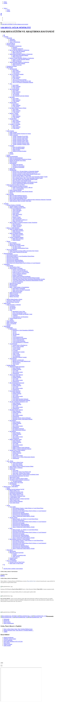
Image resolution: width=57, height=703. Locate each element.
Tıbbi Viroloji (15, 364)
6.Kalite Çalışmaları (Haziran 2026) (20, 143)
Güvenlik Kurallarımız (17, 281)
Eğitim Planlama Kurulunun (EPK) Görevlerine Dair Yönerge (24, 250)
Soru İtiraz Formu (16, 246)
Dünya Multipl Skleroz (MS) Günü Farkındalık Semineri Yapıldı (27, 178)
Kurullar (11, 153)
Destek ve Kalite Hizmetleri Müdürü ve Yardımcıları (22, 58)
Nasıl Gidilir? (15, 70)
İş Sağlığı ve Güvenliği (15, 124)
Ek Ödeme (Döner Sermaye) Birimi (18, 108)
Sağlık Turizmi (7, 303)
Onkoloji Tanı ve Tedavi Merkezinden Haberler (23, 457)
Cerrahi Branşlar (13, 343)
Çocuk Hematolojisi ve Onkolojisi (20, 342)
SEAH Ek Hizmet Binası (12, 257)
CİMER (5, 631)
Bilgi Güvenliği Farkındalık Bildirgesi (18, 197)
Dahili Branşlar (13, 329)
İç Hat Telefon (15, 73)
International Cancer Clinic (18, 311)
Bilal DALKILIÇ (16, 223)
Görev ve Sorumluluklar (18, 188)
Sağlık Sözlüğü (7, 645)
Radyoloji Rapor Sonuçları (13, 302)
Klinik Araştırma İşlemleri (16, 190)
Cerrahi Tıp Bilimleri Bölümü (16, 237)
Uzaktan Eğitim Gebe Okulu (16, 482)
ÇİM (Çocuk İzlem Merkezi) (16, 374)
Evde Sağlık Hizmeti (14, 502)
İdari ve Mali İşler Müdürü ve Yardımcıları (19, 50)
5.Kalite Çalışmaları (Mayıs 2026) (20, 141)
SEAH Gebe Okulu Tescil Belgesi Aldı (21, 471)
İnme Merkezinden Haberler (19, 430)
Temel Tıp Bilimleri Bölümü (16, 229)
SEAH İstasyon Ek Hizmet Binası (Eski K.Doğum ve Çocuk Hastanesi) (23, 263)
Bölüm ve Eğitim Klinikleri (13, 228)
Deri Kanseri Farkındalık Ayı (16, 493)
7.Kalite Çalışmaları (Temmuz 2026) (21, 144)
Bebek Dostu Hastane (17, 465)
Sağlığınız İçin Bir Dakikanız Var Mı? (15, 489)
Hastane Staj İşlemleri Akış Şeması (18, 160)
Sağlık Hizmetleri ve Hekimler (14, 304)
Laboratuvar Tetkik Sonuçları (13, 300)
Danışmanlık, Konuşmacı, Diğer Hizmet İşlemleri (21, 191)
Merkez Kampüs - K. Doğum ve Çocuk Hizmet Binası (25, 519)
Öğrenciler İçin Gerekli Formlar (17, 245)
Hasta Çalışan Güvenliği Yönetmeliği (21, 289)
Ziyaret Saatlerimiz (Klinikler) (19, 273)
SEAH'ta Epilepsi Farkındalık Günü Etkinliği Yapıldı (24, 182)
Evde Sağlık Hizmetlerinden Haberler (21, 400)
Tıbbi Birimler (7, 326)
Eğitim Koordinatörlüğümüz (16, 157)
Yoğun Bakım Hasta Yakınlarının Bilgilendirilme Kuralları (26, 277)
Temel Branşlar (13, 358)
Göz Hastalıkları (16, 356)
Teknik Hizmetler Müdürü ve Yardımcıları (19, 62)
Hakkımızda (6, 619)
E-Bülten (14, 554)
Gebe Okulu (12, 469)
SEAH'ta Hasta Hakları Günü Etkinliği (21, 175)
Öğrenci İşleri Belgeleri (15, 244)
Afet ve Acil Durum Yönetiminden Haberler (22, 82)
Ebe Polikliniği (13, 484)
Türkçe (5, 1)
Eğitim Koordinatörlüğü (12, 156)
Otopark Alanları (13, 517)
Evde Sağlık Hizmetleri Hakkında (20, 399)
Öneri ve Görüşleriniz (12, 560)
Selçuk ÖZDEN (16, 211)
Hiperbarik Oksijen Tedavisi (16, 409)
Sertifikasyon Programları (18, 166)
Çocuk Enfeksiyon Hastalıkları (19, 338)
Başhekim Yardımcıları (17, 48)
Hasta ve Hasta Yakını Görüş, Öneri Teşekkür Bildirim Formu (18, 629)
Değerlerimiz (13, 40)
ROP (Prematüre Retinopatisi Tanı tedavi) (19, 475)
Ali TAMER (15, 215)
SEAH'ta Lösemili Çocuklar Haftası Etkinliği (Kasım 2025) (26, 174)
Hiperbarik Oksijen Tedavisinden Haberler (22, 419)
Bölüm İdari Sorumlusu (17, 230)
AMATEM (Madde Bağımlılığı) (17, 366)
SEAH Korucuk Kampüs (12, 259)
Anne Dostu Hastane (17, 463)
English (5, 3)
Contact (11, 319)
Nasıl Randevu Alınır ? (15, 267)
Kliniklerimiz (10, 327)
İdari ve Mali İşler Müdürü (18, 51)
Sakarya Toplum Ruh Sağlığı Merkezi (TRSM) (23, 516)
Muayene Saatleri (14, 284)
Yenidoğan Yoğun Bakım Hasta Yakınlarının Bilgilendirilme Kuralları (28, 279)
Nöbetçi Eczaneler (14, 294)
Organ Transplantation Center (19, 312)
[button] (6, 8)
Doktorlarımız (15, 373)
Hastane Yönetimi (11, 44)
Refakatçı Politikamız (17, 275)
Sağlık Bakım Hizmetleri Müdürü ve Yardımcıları (21, 54)
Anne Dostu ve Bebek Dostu (16, 462)
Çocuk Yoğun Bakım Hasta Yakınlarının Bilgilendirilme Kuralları (27, 280)
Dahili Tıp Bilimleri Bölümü (16, 233)
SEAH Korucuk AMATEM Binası (15, 260)
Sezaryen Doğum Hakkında (16, 501)
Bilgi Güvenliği (10, 194)
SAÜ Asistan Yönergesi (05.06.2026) (18, 252)
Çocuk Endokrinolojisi (17, 337)
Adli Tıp (14, 333)
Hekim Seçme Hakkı (17, 291)
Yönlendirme (7, 264)
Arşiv (11, 83)
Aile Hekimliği (15, 334)
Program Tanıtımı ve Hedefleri (14, 205)
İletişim (11, 192)
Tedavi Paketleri (10, 320)
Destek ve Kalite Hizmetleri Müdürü (21, 59)
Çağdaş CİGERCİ (16, 226)
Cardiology (15, 315)
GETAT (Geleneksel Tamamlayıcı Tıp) (19, 401)
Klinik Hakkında (16, 368)
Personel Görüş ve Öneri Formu (17, 562)
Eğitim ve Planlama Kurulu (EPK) (18, 207)
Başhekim (14, 47)
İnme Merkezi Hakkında (18, 428)
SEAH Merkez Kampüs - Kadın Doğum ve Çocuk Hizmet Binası (27, 508)
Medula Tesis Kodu (14, 296)
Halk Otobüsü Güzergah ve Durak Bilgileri (20, 539)
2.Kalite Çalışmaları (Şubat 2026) (20, 137)
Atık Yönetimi (15, 94)
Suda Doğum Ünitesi (14, 477)
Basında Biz (6, 620)
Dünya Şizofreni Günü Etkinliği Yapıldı (21, 180)
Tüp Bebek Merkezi (17, 481)
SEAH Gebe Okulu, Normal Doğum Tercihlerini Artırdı (25, 474)
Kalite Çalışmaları (14, 135)
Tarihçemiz (12, 39)
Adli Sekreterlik (13, 69)
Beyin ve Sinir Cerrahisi (18, 346)
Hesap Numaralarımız (9, 623)
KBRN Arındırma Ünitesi (16, 439)
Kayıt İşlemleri (13, 242)
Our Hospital (13, 307)
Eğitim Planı (12, 168)
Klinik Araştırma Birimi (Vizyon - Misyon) (22, 187)
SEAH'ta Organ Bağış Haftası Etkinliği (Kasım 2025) (25, 172)
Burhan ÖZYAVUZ (17, 225)
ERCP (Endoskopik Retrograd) (17, 382)
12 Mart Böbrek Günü (15, 497)
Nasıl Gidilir (15, 370)
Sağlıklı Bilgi (13, 559)
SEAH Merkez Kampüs (12, 254)
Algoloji (14, 335)
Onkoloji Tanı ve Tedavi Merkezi (17, 450)
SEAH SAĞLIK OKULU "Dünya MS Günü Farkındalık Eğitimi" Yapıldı (29, 176)
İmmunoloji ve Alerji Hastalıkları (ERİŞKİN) (23, 330)
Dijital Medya (10, 550)
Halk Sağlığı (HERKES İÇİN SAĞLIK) (13, 641)
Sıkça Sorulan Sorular (17, 372)
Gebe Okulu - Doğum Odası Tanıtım (21, 473)
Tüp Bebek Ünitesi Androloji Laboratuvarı (19, 479)
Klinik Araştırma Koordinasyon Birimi (16, 184)
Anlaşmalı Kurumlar (14, 295)
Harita (11, 528)
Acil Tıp (14, 331)
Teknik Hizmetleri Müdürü (18, 63)
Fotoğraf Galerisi (13, 558)
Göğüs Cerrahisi (16, 354)
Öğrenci (8, 241)
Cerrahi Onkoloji (16, 347)
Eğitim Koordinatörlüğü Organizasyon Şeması (20, 159)
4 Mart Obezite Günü (15, 500)
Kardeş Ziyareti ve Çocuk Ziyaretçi (20, 272)
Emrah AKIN (15, 213)
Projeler (8, 155)
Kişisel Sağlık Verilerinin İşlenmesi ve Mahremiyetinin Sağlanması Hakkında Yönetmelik (30, 199)
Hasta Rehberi (10, 265)
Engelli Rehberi (13, 285)
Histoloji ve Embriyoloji (18, 360)
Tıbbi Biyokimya (16, 362)
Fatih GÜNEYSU (16, 209)
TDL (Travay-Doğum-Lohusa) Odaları (19, 478)
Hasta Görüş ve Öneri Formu (16, 563)
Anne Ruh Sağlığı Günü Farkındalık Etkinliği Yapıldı (24, 179)
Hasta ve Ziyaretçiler (11, 323)
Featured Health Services (15, 318)
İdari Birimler (10, 67)
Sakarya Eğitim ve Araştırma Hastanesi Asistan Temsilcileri (23, 222)
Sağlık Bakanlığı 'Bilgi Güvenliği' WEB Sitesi (20, 201)
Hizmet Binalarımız (8, 253)
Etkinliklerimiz (13, 170)
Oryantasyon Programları (18, 167)
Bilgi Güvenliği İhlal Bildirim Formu (18, 198)
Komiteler (12, 145)
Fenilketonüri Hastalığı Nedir (16, 492)
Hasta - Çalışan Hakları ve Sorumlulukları (19, 287)
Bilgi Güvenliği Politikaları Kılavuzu (18, 195)
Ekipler (11, 152)
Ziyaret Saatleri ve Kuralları (16, 268)
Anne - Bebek (10, 461)
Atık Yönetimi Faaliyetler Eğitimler (20, 95)
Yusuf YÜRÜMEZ (16, 210)
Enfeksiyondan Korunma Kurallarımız (21, 276)
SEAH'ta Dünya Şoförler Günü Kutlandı (13, 568)
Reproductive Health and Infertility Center (22, 314)
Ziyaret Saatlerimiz (8, 640)
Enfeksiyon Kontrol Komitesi (19, 151)
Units (11, 310)
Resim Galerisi (7, 622)
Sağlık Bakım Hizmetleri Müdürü (20, 55)
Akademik (6, 203)
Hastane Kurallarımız (9, 637)
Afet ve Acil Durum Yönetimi (16, 74)
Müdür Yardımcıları (17, 52)
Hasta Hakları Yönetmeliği (18, 288)
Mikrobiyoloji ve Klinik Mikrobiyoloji (21, 361)
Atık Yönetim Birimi (14, 89)
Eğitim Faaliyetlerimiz (17, 164)
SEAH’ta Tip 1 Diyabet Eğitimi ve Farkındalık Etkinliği (25, 171)
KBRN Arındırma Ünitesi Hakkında (20, 447)
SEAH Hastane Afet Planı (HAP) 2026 (21, 81)
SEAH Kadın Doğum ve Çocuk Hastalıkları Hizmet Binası (20, 256)
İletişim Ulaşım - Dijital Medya (11, 486)
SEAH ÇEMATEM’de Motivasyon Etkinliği (22, 183)
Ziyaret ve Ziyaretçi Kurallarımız (20, 271)
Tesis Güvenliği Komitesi (18, 148)
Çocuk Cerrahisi (16, 349)
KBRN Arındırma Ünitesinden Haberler (21, 448)
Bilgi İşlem (12, 97)
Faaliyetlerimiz (13, 163)
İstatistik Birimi (13, 118)
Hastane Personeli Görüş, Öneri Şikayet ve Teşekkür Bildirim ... (19, 630)
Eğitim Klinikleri (16, 232)
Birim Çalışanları (16, 71)
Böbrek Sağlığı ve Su (15, 490)
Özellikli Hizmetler (11, 365)
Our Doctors (12, 308)
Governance (12, 306)
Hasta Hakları (7, 642)
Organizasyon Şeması (12, 66)
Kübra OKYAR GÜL (17, 221)
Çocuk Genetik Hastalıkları (18, 341)
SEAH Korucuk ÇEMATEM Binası (15, 261)
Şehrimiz (9, 325)
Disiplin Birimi (13, 102)
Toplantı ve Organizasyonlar (19, 555)
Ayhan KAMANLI (17, 218)
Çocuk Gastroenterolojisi (18, 339)
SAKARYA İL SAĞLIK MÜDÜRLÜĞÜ (16, 28)
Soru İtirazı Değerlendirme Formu (20, 248)
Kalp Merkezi (13, 431)
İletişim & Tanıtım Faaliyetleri (16, 552)
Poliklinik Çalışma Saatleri (10, 638)
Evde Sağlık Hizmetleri (15, 391)
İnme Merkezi (13, 420)
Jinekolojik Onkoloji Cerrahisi (19, 357)
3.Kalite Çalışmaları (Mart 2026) (20, 139)
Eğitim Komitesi (16, 149)
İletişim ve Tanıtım (14, 113)
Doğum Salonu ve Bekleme (16, 467)
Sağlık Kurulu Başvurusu (15, 292)
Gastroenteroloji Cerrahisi (18, 351)
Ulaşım (8, 505)
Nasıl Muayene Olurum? (15, 283)
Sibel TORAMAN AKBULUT (19, 219)
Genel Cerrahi (15, 353)
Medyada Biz (13, 551)
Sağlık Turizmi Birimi (12, 322)
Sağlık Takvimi (16, 556)
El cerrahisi (15, 350)
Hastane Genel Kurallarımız (19, 269)
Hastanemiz (9, 38)
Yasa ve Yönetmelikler (12, 249)
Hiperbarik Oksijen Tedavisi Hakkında (21, 417)
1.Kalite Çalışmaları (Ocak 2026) (20, 136)
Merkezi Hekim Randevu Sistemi (14, 299)
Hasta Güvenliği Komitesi (18, 147)
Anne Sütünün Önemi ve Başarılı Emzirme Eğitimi (21, 466)
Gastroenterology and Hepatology (20, 316)
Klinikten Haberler (16, 369)
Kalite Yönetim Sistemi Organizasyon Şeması (20, 133)
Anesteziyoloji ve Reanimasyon (19, 345)
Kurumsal (6, 36)
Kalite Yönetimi (10, 131)
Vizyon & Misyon (11, 43)
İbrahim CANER (16, 217)
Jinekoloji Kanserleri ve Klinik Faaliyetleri (19, 498)
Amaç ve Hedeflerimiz (15, 42)
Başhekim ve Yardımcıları (16, 46)
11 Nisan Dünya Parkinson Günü (17, 496)
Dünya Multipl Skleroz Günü (16, 494)
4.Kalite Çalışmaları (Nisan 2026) (20, 140)
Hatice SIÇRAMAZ (17, 214)
